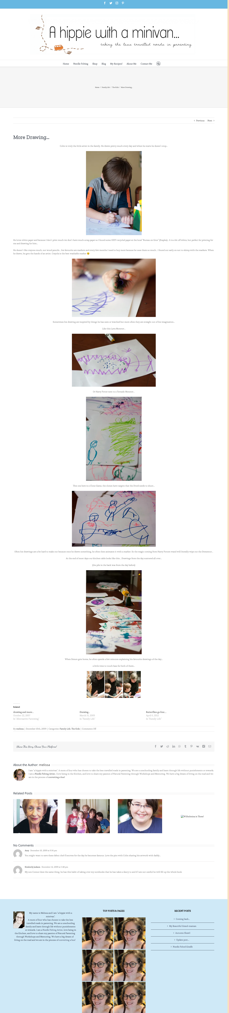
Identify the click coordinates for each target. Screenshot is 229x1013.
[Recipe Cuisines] (97, 965)
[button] (158, 63)
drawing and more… (23, 712)
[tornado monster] (114, 398)
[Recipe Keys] (97, 933)
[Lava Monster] (114, 335)
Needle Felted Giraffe (183, 946)
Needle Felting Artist (45, 773)
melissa (20, 728)
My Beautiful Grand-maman (182, 926)
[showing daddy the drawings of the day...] (95, 672)
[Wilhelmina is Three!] (192, 815)
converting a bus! (56, 777)
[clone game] (114, 492)
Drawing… (85, 712)
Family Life (65, 728)
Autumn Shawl (182, 932)
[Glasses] (140, 815)
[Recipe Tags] (129, 933)
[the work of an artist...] (114, 571)
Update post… (182, 939)
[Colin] (113, 193)
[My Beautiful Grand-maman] (35, 815)
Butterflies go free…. (156, 712)
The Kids (75, 728)
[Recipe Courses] (129, 965)
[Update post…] (88, 815)
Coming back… (183, 919)
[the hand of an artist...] (113, 288)
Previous (200, 120)
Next (210, 120)
